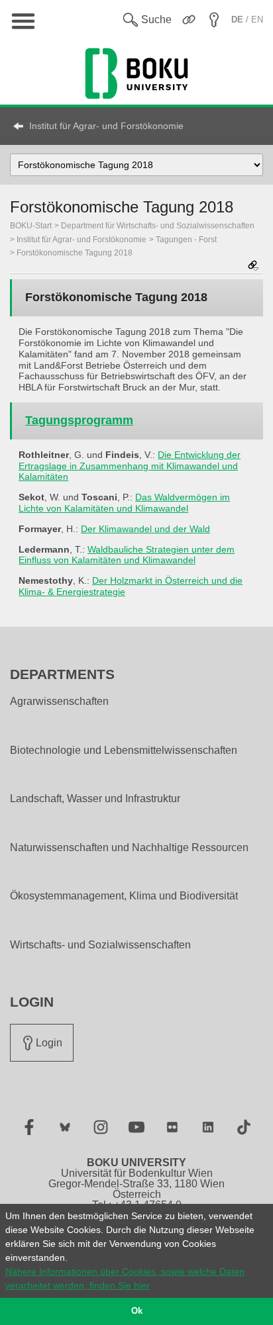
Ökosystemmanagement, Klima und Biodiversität (124, 896)
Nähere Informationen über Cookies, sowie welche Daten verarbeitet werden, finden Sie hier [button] (125, 1278)
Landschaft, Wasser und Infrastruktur (95, 799)
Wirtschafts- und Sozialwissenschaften (100, 945)
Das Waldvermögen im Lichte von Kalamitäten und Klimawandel (124, 503)
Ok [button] (136, 1311)
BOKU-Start (31, 225)
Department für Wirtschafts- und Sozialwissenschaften (157, 225)
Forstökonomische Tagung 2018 (75, 252)
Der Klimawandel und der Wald (145, 529)
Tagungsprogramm (79, 420)
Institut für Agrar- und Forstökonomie (106, 125)
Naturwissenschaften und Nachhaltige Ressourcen (129, 848)
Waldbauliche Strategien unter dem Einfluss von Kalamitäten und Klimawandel (127, 555)
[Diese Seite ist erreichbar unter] (253, 266)
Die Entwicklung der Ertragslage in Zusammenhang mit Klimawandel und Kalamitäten (130, 465)
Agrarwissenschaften (59, 701)
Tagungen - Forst (186, 239)
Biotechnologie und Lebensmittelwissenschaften (123, 750)
